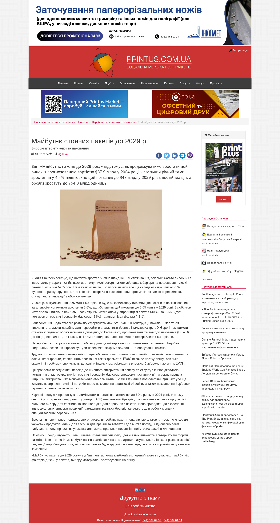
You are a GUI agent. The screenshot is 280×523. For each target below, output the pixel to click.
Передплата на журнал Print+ (225, 226)
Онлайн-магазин (218, 135)
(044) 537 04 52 (151, 520)
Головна (63, 83)
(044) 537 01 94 (172, 520)
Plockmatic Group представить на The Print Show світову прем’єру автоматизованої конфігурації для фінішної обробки (223, 420)
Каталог (169, 83)
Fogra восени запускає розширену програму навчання (223, 330)
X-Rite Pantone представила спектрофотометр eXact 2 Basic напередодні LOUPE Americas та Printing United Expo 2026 (222, 315)
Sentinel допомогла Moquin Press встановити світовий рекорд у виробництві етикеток (222, 298)
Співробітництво (140, 506)
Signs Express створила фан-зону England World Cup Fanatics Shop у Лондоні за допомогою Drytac (223, 369)
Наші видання (149, 83)
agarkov (63, 154)
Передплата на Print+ (220, 262)
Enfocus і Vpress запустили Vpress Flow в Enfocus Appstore (223, 356)
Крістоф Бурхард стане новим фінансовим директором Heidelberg (220, 437)
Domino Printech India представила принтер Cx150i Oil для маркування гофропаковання (223, 343)
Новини (78, 83)
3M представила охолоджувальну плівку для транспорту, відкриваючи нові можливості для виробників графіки (222, 401)
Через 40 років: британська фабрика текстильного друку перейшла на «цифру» (219, 384)
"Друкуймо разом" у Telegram (225, 271)
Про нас (215, 83)
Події (108, 83)
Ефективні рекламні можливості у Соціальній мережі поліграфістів (222, 238)
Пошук (184, 83)
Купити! (223, 199)
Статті (93, 83)
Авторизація (240, 50)
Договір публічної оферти (140, 514)
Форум (200, 83)
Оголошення (127, 83)
